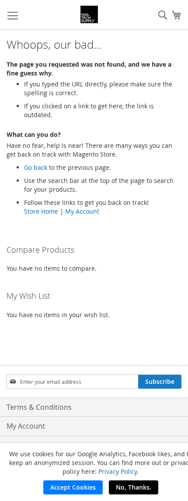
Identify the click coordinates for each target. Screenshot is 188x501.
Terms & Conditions (39, 407)
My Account (82, 211)
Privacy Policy (117, 471)
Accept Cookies (73, 487)
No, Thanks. (133, 487)
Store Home (41, 211)
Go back (35, 167)
